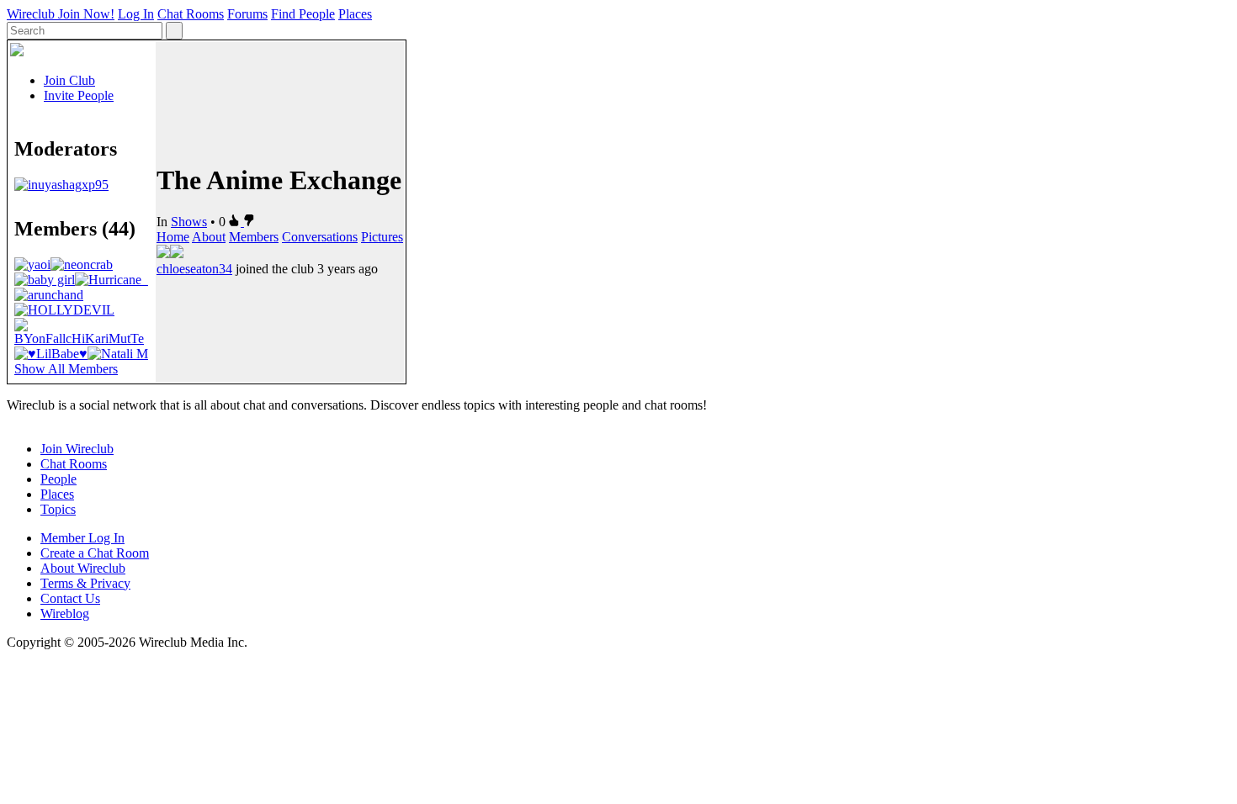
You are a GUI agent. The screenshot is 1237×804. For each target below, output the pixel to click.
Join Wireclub (77, 449)
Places (355, 14)
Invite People (79, 95)
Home (173, 237)
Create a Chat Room (94, 553)
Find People (303, 14)
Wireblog (64, 613)
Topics (58, 509)
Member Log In (82, 538)
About (209, 237)
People (58, 479)
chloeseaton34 (194, 269)
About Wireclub (82, 568)
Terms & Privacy (85, 583)
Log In (136, 14)
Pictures (382, 237)
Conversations (320, 237)
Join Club (69, 80)
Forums (247, 14)
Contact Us (70, 598)
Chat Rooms (190, 14)
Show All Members (66, 369)
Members (254, 237)
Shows (189, 221)
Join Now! (86, 14)
